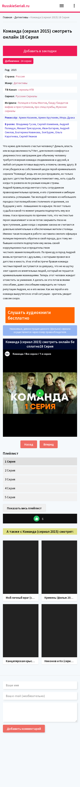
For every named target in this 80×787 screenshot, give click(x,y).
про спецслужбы (45, 107)
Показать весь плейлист (24, 508)
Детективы (20, 83)
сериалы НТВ (26, 89)
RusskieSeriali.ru (16, 5)
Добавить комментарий (24, 729)
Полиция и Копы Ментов (32, 103)
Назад (28, 444)
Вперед (48, 444)
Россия (20, 76)
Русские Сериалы (26, 96)
